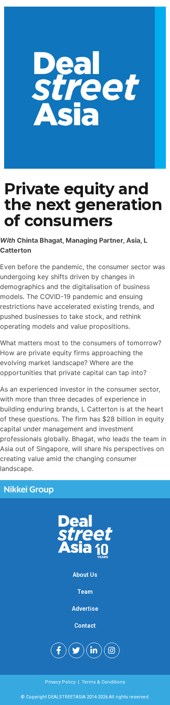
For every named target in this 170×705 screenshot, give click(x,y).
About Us (85, 574)
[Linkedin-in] (94, 650)
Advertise (85, 608)
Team (85, 591)
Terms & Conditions (103, 682)
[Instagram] (112, 650)
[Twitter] (76, 650)
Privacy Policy (60, 682)
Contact (85, 625)
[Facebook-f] (58, 650)
